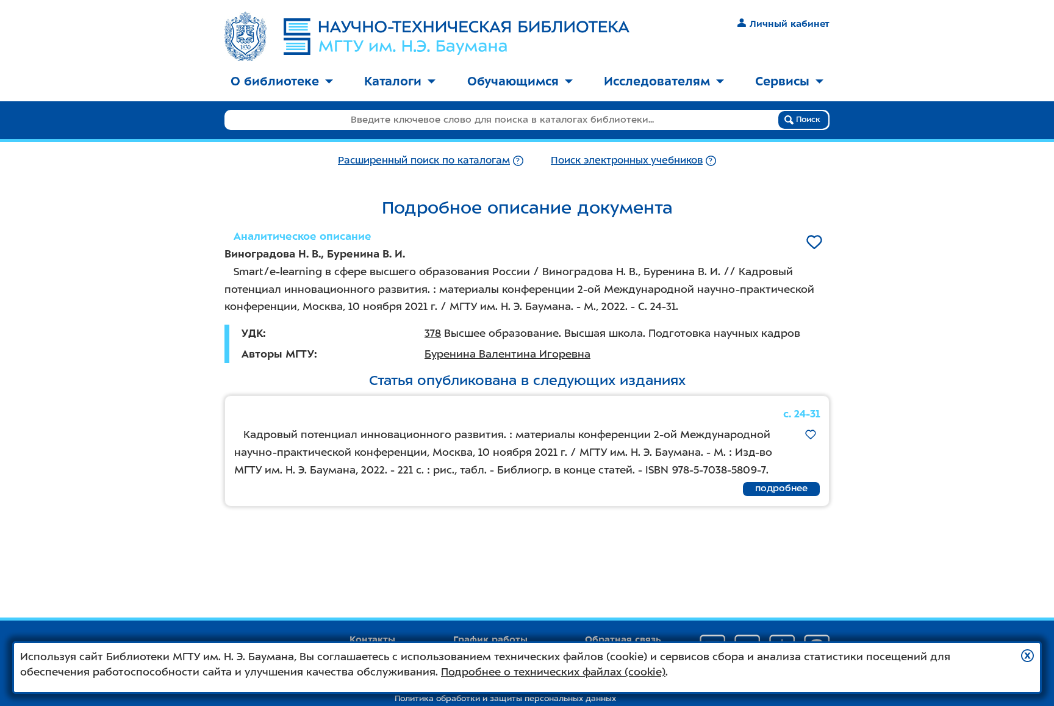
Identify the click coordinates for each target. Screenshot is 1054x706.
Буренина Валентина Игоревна (507, 353)
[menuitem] (281, 82)
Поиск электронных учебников (627, 160)
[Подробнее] (518, 160)
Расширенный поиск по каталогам (424, 160)
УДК (252, 333)
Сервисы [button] (782, 81)
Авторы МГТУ (278, 353)
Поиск (807, 119)
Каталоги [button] (392, 81)
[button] (1027, 655)
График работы (490, 639)
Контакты (372, 639)
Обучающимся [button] (513, 81)
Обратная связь (623, 639)
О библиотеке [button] (275, 81)
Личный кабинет (790, 24)
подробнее (781, 488)
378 (433, 333)
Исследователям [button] (657, 81)
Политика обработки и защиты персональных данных (505, 698)
